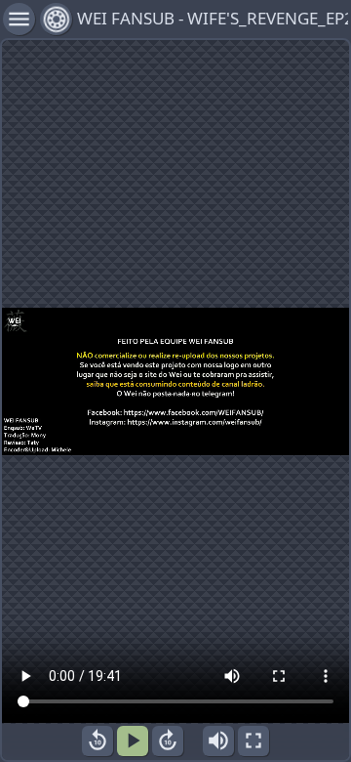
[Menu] (56, 19)
